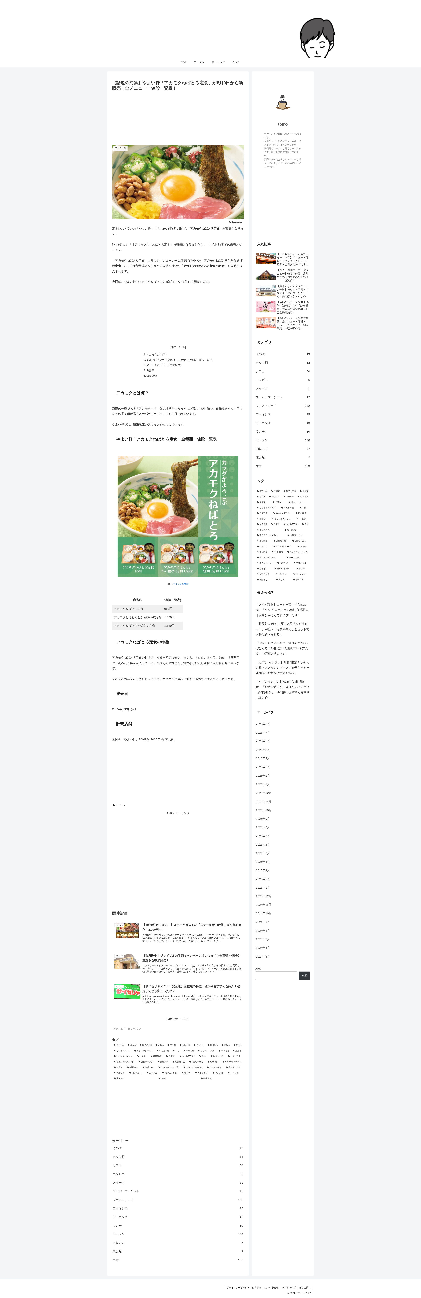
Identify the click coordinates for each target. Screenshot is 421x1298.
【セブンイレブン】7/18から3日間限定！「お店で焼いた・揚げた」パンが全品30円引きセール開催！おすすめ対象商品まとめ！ (283, 689)
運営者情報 (305, 1287)
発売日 (150, 370)
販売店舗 (151, 375)
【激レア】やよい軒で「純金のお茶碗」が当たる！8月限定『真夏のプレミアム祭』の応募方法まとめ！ (282, 648)
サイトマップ (289, 1287)
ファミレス (121, 805)
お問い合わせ (271, 1287)
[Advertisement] (178, 116)
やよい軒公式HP (181, 584)
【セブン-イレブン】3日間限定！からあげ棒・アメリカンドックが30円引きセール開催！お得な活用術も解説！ (283, 668)
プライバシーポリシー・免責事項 (244, 1287)
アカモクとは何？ (156, 354)
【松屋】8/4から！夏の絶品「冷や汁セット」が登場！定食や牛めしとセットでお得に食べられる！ (282, 629)
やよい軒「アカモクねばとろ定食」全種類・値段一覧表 (179, 359)
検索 (258, 968)
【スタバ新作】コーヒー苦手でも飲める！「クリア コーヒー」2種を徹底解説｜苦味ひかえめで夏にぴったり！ (282, 610)
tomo (283, 124)
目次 (173, 347)
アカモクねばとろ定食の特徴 (163, 365)
